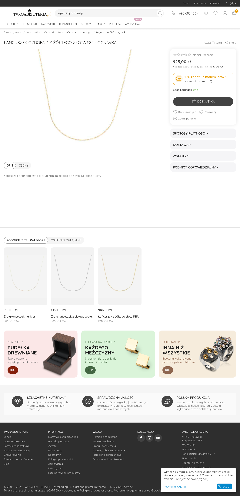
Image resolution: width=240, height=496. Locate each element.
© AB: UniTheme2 (121, 487)
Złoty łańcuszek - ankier (19, 316)
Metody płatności (58, 441)
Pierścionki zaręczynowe (107, 454)
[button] (230, 42)
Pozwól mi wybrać (175, 486)
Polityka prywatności (60, 459)
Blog (6, 463)
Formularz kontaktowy (17, 445)
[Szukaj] (160, 13)
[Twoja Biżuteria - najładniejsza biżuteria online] (32, 13)
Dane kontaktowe (14, 441)
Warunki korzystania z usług (132, 490)
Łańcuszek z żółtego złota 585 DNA (118, 316)
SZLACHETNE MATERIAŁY (46, 398)
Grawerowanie (12, 454)
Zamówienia (55, 463)
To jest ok (224, 486)
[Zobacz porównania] (206, 13)
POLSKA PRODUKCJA (193, 398)
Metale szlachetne (103, 441)
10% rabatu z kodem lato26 (205, 77)
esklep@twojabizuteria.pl (196, 467)
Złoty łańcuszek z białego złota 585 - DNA (71, 316)
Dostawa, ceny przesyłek (63, 436)
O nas (7, 436)
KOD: (207, 42)
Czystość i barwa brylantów (109, 450)
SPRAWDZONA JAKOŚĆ (115, 398)
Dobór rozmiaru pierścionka (109, 459)
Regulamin (54, 454)
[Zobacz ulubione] (215, 13)
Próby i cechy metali (105, 445)
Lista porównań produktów (64, 472)
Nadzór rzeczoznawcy (17, 450)
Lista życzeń (55, 468)
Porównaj (210, 112)
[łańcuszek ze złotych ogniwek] (83, 102)
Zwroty (52, 445)
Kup (12, 370)
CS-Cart (73, 487)
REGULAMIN (199, 3)
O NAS (186, 3)
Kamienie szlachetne (105, 436)
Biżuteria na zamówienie (18, 459)
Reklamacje (55, 450)
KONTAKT (215, 3)
